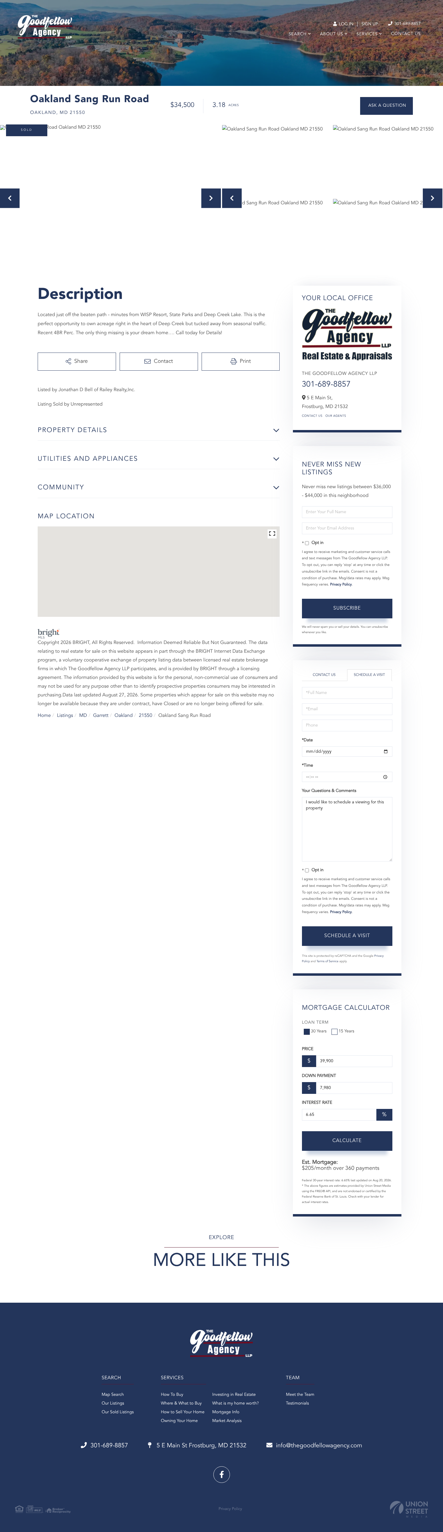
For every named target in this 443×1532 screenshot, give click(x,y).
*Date (307, 740)
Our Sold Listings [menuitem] (118, 1412)
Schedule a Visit (369, 675)
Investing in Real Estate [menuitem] (234, 1395)
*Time (307, 766)
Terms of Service (327, 961)
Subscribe (347, 608)
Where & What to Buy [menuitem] (181, 1404)
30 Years (319, 1031)
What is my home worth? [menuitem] (235, 1404)
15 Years (346, 1031)
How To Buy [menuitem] (172, 1395)
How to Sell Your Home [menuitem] (183, 1412)
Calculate (347, 1140)
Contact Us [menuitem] (406, 34)
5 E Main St (201, 1446)
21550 (145, 715)
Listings (65, 715)
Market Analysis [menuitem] (227, 1421)
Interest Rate (317, 1103)
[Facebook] (221, 1474)
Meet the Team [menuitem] (300, 1395)
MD (83, 715)
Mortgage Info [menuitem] (225, 1412)
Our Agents (335, 416)
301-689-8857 (407, 24)
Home (44, 715)
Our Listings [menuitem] (113, 1404)
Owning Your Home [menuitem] (179, 1421)
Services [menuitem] (367, 34)
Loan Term (315, 1023)
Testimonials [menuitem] (297, 1404)
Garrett (100, 715)
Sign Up (369, 24)
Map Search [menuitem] (113, 1395)
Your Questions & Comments (329, 791)
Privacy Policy (341, 584)
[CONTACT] (386, 106)
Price (307, 1049)
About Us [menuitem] (331, 34)
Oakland (124, 715)
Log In (345, 24)
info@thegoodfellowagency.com (319, 1446)
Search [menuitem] (298, 34)
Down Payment (319, 1076)
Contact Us (312, 416)
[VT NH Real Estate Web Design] (409, 1509)
